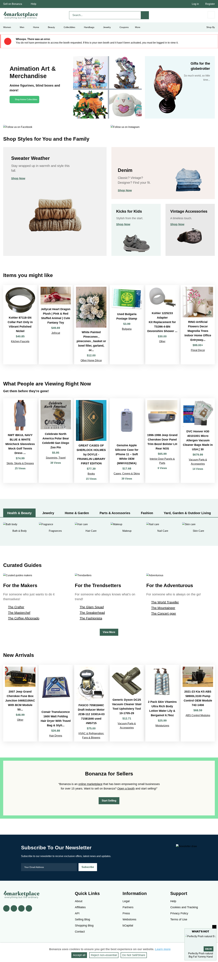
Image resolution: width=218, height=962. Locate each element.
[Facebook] (6, 908)
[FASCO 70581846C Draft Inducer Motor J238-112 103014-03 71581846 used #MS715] (91, 703)
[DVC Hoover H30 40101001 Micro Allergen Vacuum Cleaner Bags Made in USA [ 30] (198, 440)
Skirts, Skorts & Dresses (20, 463)
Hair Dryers (55, 735)
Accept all (79, 955)
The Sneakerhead (92, 612)
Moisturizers (162, 725)
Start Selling (109, 800)
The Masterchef (19, 612)
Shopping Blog (84, 925)
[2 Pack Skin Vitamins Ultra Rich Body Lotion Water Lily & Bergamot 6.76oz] (162, 703)
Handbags (89, 27)
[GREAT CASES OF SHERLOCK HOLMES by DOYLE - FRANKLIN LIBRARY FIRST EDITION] (91, 440)
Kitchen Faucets (20, 341)
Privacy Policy (179, 913)
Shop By (210, 27)
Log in (195, 4)
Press (126, 913)
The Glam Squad (92, 607)
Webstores (129, 919)
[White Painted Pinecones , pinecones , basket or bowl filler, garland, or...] (91, 324)
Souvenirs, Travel (56, 457)
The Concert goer (163, 613)
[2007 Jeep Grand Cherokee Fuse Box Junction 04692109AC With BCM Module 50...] (20, 703)
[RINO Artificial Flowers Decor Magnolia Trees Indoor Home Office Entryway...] (198, 324)
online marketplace (90, 784)
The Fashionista (91, 618)
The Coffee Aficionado (23, 618)
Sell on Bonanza (12, 4)
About (78, 901)
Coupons (124, 27)
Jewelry (107, 27)
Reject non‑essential (104, 955)
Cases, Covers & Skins (127, 473)
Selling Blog (82, 919)
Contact (80, 931)
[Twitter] (14, 908)
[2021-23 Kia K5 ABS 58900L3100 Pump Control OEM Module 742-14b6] (198, 703)
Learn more (163, 949)
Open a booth (126, 788)
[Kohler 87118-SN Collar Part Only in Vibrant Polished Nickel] (20, 324)
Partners (128, 907)
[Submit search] (145, 15)
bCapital (128, 925)
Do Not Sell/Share (133, 955)
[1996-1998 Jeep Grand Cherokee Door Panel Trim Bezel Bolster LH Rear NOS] (162, 440)
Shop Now (18, 178)
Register (210, 4)
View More (109, 632)
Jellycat (55, 333)
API (77, 913)
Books (91, 473)
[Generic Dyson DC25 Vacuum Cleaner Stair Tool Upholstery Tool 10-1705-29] (127, 703)
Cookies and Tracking (184, 907)
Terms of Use (178, 919)
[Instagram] (29, 908)
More (137, 27)
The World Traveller (165, 602)
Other (162, 341)
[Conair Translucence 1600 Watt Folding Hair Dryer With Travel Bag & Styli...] (56, 703)
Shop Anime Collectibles (26, 99)
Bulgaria (127, 329)
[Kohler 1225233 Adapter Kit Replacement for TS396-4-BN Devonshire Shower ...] (162, 324)
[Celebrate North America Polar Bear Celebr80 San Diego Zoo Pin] (56, 440)
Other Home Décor (91, 360)
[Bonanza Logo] (20, 15)
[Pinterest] (21, 908)
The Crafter (16, 607)
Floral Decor (198, 350)
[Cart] (211, 14)
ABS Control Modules (198, 715)
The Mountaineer (163, 608)
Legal (126, 901)
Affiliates (80, 907)
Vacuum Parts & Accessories (198, 461)
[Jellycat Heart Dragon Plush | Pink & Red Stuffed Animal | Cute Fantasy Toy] (56, 324)
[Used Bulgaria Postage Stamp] (127, 324)
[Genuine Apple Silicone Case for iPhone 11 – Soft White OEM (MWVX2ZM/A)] (127, 440)
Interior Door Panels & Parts (162, 460)
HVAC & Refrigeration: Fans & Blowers (91, 735)
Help (33, 4)
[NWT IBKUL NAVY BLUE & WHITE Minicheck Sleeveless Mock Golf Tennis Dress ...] (20, 440)
